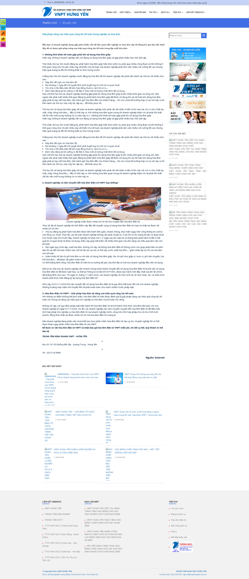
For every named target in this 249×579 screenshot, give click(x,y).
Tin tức (153, 12)
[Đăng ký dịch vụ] (3, 27)
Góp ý (174, 531)
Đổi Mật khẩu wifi (179, 537)
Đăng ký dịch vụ (178, 514)
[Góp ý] (3, 44)
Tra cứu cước (177, 508)
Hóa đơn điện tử (178, 520)
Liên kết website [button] (195, 12)
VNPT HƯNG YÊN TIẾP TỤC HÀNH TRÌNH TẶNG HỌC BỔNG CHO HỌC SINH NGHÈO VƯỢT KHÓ (188, 152)
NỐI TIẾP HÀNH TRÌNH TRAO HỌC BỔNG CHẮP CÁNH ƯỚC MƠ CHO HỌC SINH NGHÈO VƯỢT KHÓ (188, 224)
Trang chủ (111, 12)
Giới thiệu (125, 12)
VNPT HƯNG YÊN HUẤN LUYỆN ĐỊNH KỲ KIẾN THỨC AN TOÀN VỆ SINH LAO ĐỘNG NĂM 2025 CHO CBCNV (188, 199)
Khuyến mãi (140, 12)
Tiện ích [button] (177, 12)
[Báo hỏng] (3, 33)
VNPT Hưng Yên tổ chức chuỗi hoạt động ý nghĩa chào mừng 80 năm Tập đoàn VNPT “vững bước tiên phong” (138, 415)
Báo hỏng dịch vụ (179, 526)
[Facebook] (44, 2)
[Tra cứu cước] (3, 22)
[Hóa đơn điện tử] (3, 39)
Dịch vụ (165, 12)
